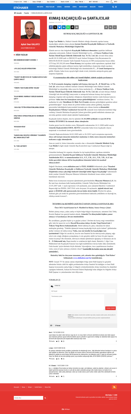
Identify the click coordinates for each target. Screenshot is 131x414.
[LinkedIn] (64, 27)
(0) (58, 341)
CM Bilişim (67, 409)
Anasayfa (19, 13)
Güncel (59, 7)
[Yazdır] (77, 27)
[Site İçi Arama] (113, 6)
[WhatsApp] (68, 27)
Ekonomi (67, 7)
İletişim (30, 387)
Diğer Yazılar (22, 55)
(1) (63, 376)
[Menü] (116, 6)
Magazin (92, 7)
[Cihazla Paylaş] (72, 27)
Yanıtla (52, 341)
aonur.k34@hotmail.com (28, 48)
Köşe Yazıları (50, 7)
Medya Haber (83, 7)
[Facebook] (51, 27)
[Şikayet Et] (116, 341)
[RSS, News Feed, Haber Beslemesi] (114, 387)
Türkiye (100, 7)
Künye (23, 387)
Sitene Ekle (48, 387)
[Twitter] (55, 27)
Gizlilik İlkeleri (38, 387)
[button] (106, 27)
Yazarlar (26, 13)
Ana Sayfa (40, 7)
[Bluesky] (59, 27)
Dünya (75, 7)
